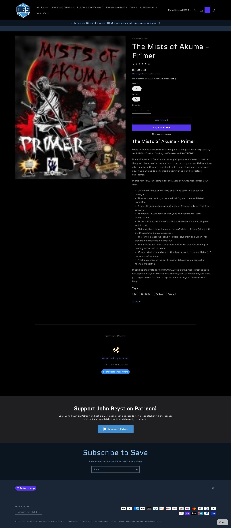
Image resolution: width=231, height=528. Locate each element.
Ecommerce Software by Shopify (51, 521)
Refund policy (72, 521)
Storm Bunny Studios (140, 38)
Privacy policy (87, 521)
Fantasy (159, 294)
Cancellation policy (153, 521)
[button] (63, 7)
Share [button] (137, 301)
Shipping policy (117, 521)
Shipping (136, 74)
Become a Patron (117, 429)
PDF (137, 88)
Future (171, 294)
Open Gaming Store (29, 521)
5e (136, 99)
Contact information (134, 521)
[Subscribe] (136, 469)
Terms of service (102, 521)
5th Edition (146, 294)
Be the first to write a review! (115, 371)
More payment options (161, 134)
